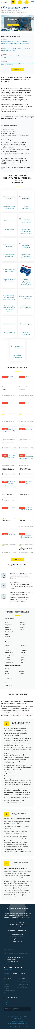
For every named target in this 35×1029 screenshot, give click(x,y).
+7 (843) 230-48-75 (20, 924)
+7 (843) (13, 967)
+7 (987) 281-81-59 (21, 926)
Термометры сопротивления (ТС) (8, 443)
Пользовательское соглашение (17, 1020)
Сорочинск (8, 683)
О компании (7, 982)
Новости (6, 984)
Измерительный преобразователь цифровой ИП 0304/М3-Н (25, 548)
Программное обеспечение (17, 356)
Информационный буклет (10, 395)
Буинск (5, 2)
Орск (6, 671)
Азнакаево (24, 650)
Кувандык (21, 671)
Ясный (20, 676)
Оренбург (8, 669)
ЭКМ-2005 (21, 415)
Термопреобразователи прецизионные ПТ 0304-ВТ (25, 469)
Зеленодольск (9, 655)
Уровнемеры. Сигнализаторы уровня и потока (26, 231)
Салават (7, 627)
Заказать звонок (9, 969)
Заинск (23, 648)
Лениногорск (9, 662)
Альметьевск (9, 652)
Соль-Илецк (8, 685)
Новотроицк (8, 676)
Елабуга (7, 660)
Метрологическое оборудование (9, 280)
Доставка (6, 988)
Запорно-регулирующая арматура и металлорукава (26, 282)
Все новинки (17, 559)
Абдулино (21, 673)
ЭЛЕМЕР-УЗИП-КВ (6, 520)
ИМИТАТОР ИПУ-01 (6, 547)
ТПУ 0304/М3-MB (22, 442)
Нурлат (23, 652)
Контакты (7, 963)
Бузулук (7, 673)
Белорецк (22, 622)
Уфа (6, 622)
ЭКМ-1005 (4, 415)
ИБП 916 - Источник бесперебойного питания (8, 469)
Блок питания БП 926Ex (24, 494)
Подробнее (13, 25)
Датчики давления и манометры (9, 207)
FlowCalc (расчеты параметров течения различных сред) (24, 985)
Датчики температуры (25, 207)
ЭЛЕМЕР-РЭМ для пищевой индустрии (25, 521)
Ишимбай (22, 625)
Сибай (7, 634)
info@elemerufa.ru (11, 959)
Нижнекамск (8, 650)
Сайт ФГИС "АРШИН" (24, 982)
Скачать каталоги (17, 934)
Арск (22, 662)
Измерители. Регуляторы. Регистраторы (26, 256)
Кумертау (8, 639)
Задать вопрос (17, 941)
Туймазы (7, 636)
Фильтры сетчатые (9, 332)
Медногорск (22, 669)
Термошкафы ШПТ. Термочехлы (26, 307)
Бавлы (22, 657)
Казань (7, 645)
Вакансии (6, 986)
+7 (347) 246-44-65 (19, 922)
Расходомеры (9, 229)
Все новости (17, 69)
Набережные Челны (11, 648)
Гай (6, 680)
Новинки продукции (26, 333)
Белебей (22, 627)
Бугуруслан (8, 678)
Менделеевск (24, 655)
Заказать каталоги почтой (17, 937)
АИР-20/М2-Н (22, 389)
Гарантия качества (9, 990)
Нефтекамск (8, 629)
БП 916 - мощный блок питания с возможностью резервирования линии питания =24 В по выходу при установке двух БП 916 (9, 496)
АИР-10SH (4, 389)
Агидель (22, 629)
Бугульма (8, 657)
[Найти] (28, 1009)
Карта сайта (17, 1018)
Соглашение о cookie (17, 1021)
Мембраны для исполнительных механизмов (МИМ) (9, 308)
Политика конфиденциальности (17, 1023)
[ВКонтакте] (6, 1002)
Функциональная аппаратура (9, 255)
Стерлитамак (9, 625)
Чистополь (24, 645)
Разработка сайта (17, 1027)
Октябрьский (9, 632)
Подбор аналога (17, 939)
